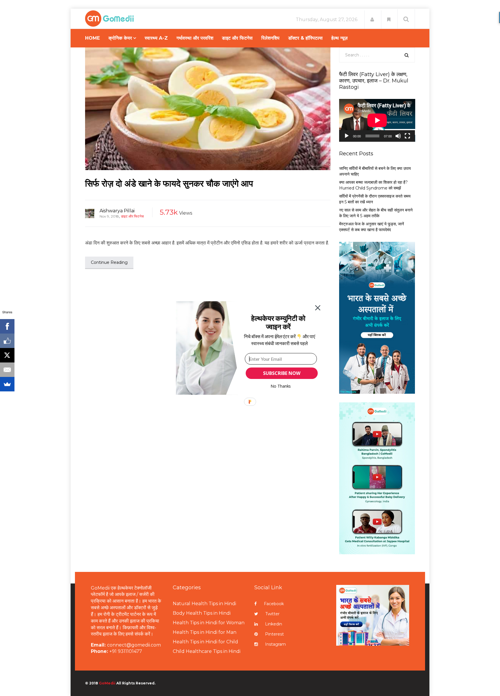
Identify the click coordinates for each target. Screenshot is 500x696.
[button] (278, 322)
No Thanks (281, 386)
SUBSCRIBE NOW (281, 373)
